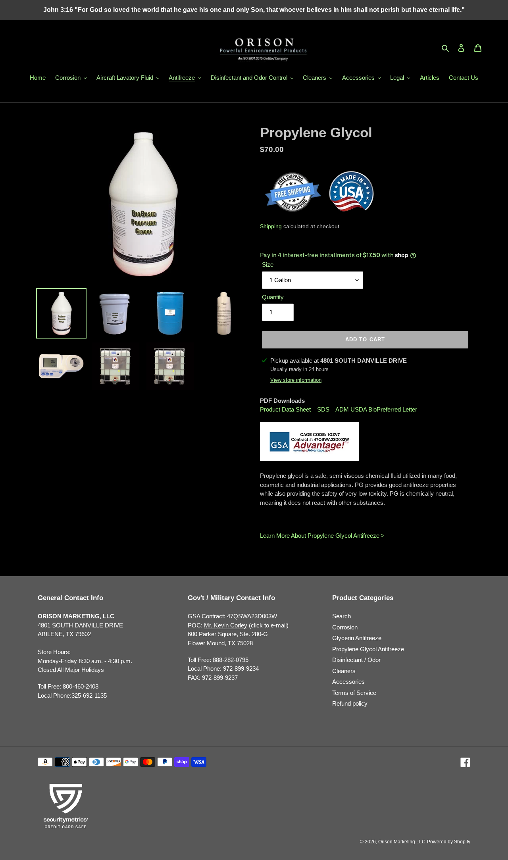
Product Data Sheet (286, 409)
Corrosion (345, 627)
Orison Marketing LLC (401, 842)
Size (267, 264)
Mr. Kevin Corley (225, 625)
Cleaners (344, 671)
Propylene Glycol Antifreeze (368, 649)
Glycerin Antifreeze (356, 638)
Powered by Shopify (448, 842)
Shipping (271, 226)
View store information (295, 380)
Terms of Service (354, 692)
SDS (323, 409)
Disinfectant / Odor (356, 659)
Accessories (348, 681)
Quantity (273, 297)
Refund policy (350, 703)
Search (341, 616)
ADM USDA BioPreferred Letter (376, 409)
